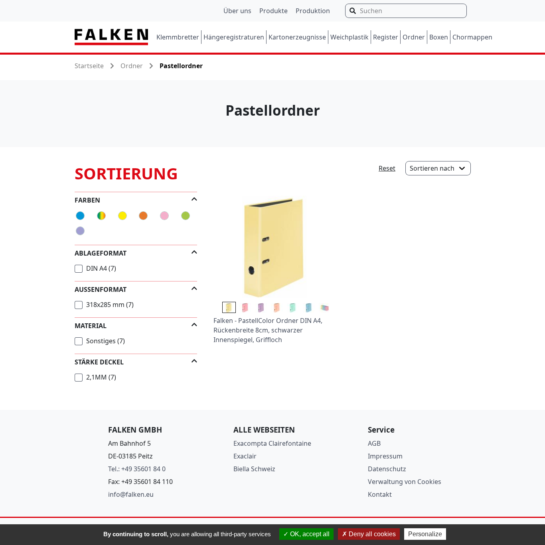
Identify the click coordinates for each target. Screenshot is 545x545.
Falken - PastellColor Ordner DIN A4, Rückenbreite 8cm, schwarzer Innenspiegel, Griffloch (267, 330)
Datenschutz (387, 468)
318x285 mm (109, 304)
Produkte (273, 10)
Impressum (385, 456)
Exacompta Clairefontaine (272, 443)
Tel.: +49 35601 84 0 (137, 468)
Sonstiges (105, 340)
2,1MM (100, 377)
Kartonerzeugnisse (297, 37)
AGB (374, 443)
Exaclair (245, 456)
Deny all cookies (371, 534)
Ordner (414, 37)
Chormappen (472, 37)
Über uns (237, 10)
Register (385, 37)
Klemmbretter (177, 37)
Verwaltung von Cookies (404, 481)
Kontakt (380, 494)
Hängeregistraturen (233, 37)
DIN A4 (100, 268)
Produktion (313, 10)
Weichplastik (349, 37)
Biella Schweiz (254, 468)
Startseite (89, 65)
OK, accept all (309, 534)
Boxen (438, 37)
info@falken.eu (131, 494)
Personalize (425, 534)
